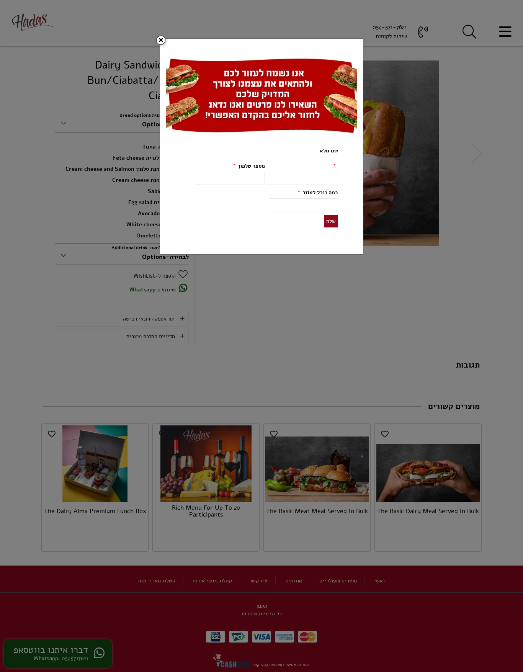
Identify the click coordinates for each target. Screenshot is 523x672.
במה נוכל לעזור (317, 192)
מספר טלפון (249, 166)
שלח (331, 221)
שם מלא (329, 158)
